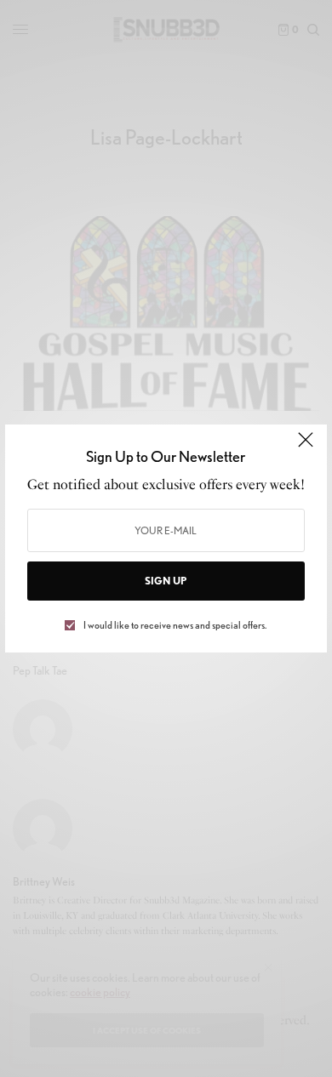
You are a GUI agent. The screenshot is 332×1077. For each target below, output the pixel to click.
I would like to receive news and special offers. (174, 625)
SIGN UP (165, 580)
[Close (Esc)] (306, 447)
